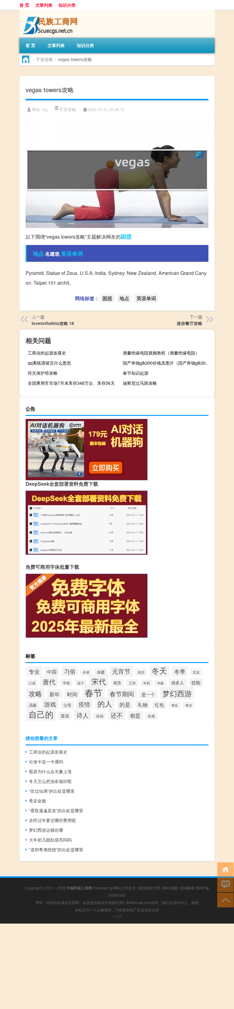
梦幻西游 (177, 693)
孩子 (80, 682)
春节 (93, 692)
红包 (159, 704)
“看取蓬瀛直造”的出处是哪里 (56, 810)
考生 (174, 705)
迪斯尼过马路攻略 (140, 383)
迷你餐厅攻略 (189, 323)
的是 (124, 704)
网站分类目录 (125, 887)
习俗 (70, 671)
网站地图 (170, 887)
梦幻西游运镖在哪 (46, 830)
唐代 (49, 681)
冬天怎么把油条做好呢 (50, 781)
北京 (196, 672)
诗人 (82, 715)
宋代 (98, 681)
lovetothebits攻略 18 (53, 323)
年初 (146, 682)
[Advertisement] (117, 966)
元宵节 (121, 671)
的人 (105, 703)
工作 (132, 682)
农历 (141, 672)
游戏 (50, 704)
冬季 (179, 671)
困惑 (126, 236)
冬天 (159, 670)
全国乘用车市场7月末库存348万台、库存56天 (71, 383)
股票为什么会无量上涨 (50, 771)
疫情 (84, 704)
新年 (54, 694)
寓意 (117, 683)
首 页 (24, 5)
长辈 (151, 716)
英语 (65, 716)
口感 (32, 682)
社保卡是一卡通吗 (46, 762)
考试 (188, 705)
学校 (66, 682)
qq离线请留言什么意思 (49, 363)
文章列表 (43, 5)
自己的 (41, 714)
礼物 (142, 704)
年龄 (160, 683)
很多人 (177, 682)
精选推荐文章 (149, 887)
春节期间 (122, 693)
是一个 (148, 694)
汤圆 (33, 705)
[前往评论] (224, 884)
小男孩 (117, 916)
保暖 (101, 672)
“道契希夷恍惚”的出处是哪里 (56, 849)
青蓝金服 (37, 801)
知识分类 (67, 5)
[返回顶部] (224, 899)
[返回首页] (224, 869)
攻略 (35, 693)
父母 (67, 705)
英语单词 (72, 254)
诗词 (99, 716)
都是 (135, 715)
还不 (117, 715)
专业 (34, 671)
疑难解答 (187, 887)
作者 (86, 672)
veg (44, 109)
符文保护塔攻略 (43, 373)
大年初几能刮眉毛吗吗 (50, 840)
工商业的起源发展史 (47, 353)
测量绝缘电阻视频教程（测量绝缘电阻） (161, 353)
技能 (195, 682)
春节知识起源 (135, 373)
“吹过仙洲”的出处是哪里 (52, 791)
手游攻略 (44, 59)
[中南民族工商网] (51, 12)
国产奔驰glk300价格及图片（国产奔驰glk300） (167, 363)
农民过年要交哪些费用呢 (52, 820)
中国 (52, 671)
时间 (72, 694)
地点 (38, 254)
